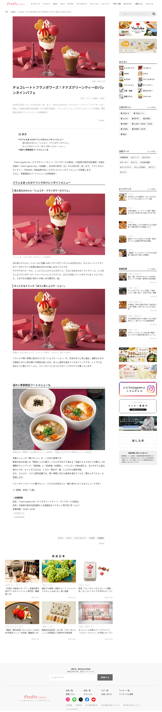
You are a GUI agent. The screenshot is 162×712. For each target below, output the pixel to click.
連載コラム (139, 4)
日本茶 (92, 538)
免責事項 (79, 705)
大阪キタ (126, 113)
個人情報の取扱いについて (111, 705)
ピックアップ (35, 4)
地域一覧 (87, 690)
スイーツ (135, 157)
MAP (77, 505)
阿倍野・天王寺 (139, 129)
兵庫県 (125, 124)
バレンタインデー (81, 538)
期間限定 (101, 538)
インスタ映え (141, 167)
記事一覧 (69, 690)
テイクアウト (126, 167)
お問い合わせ (106, 694)
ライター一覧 (124, 690)
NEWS (55, 4)
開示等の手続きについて (132, 705)
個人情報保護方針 (92, 705)
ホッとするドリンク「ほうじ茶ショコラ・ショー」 (44, 146)
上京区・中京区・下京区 (143, 124)
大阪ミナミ (140, 113)
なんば (125, 118)
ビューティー (105, 4)
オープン (124, 162)
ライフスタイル (81, 4)
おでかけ (70, 4)
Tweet (101, 120)
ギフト (152, 167)
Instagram (19, 516)
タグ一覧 (104, 690)
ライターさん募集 (126, 694)
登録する (105, 677)
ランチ (123, 172)
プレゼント (46, 4)
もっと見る (151, 107)
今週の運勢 (146, 162)
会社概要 (69, 705)
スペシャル (149, 4)
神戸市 (136, 118)
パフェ (70, 538)
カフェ (61, 538)
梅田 (124, 134)
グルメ (62, 4)
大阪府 (125, 129)
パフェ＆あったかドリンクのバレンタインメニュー (42, 139)
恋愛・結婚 (117, 4)
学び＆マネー (128, 4)
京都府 (147, 118)
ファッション (94, 4)
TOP (6, 12)
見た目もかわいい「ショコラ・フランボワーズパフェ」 (46, 142)
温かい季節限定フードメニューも (34, 149)
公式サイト (20, 512)
